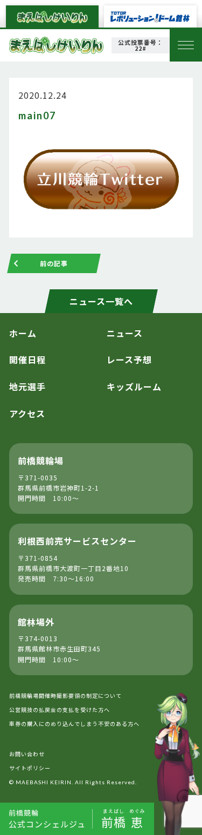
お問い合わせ (27, 754)
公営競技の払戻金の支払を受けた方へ (59, 709)
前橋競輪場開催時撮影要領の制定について (65, 695)
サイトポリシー (30, 768)
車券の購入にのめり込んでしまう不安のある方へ (74, 723)
